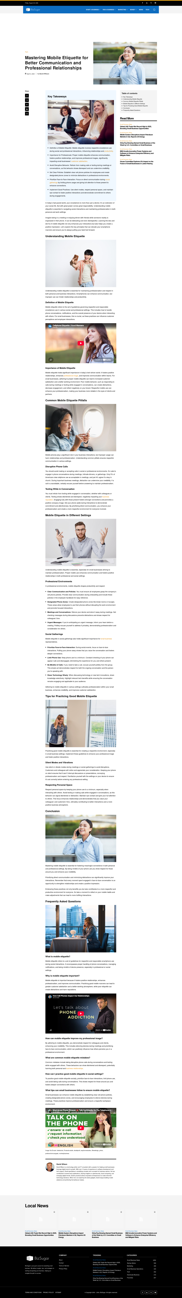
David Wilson (44, 74)
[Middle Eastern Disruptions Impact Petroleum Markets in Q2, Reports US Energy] (74, 1219)
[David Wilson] (50, 1172)
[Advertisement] (91, 27)
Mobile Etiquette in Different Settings (134, 104)
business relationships (74, 1068)
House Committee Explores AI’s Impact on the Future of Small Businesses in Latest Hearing (136, 162)
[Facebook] (142, 3)
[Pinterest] (27, 104)
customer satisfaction (79, 161)
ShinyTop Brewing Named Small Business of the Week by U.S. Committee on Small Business (137, 144)
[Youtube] (155, 3)
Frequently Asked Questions (131, 110)
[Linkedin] (146, 3)
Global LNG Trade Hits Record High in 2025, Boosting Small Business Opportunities (135, 127)
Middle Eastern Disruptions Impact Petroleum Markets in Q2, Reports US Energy (136, 135)
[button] (154, 9)
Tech (26, 52)
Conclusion (126, 108)
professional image (71, 375)
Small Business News (126, 124)
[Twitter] (151, 3)
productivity (108, 151)
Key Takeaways (128, 97)
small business (106, 638)
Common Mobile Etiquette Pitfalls (133, 101)
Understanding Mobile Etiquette (132, 99)
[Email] (27, 113)
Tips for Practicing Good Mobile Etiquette (135, 106)
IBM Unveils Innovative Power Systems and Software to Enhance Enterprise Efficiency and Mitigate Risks (137, 153)
